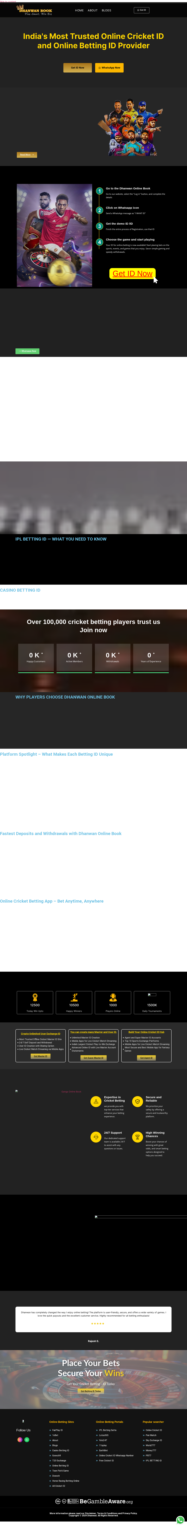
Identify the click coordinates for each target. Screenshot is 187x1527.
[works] (54, 235)
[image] (130, 126)
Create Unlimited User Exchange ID (40, 1033)
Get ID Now (77, 67)
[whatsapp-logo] (180, 1520)
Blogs (106, 10)
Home (79, 10)
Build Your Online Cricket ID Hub (146, 1032)
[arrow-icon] (155, 280)
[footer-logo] (23, 1421)
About (93, 10)
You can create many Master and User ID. (93, 1032)
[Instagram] (20, 1439)
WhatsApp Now (111, 67)
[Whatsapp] (26, 1439)
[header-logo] (34, 10)
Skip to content (8, 1)
